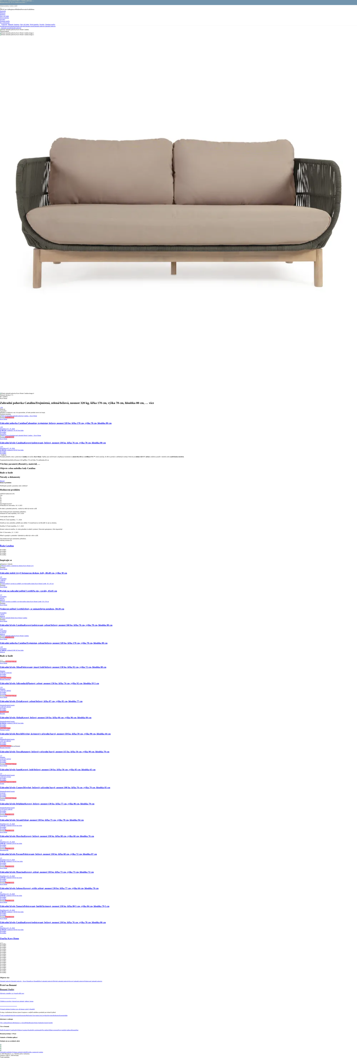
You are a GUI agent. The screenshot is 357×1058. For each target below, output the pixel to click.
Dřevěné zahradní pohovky (61, 981)
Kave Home (33, 981)
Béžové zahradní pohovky (45, 981)
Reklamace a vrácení (19, 1023)
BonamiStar (74, 1030)
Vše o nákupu (4, 1023)
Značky (15, 1030)
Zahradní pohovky (50, 26)
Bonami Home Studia (35, 1023)
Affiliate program (53, 1030)
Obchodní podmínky (6, 1052)
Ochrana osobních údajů (19, 1052)
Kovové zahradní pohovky (76, 981)
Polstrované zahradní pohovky (93, 981)
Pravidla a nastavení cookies (34, 1052)
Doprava (10, 1023)
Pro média (45, 1030)
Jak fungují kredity (47, 1023)
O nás (11, 1030)
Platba (27, 1023)
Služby (2, 1030)
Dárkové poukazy (22, 1030)
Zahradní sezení (29, 26)
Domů (2, 26)
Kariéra (30, 1030)
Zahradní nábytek (19, 26)
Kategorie (6, 26)
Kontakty (7, 1030)
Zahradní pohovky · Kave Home (20, 981)
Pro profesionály (37, 1030)
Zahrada (11, 26)
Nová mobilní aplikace (64, 1030)
